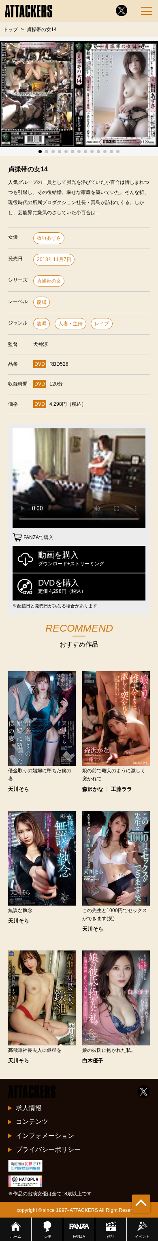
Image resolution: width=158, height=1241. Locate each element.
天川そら (18, 789)
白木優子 (92, 1060)
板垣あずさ (49, 238)
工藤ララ (121, 789)
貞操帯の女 (49, 281)
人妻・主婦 (70, 324)
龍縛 (42, 302)
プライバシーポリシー (48, 1149)
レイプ (101, 324)
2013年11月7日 (54, 259)
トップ (10, 29)
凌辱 (42, 324)
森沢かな (92, 789)
